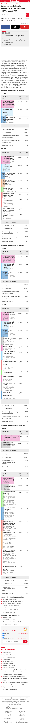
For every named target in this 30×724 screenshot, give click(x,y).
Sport (5, 636)
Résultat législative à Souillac (10, 606)
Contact (6, 699)
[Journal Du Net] (8, 715)
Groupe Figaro (19, 702)
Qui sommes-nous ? (6, 698)
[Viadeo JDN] (22, 719)
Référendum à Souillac (8, 612)
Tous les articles (12, 699)
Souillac (18, 39)
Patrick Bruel (6, 659)
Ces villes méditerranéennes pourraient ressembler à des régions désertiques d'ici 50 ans (15, 678)
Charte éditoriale (20, 698)
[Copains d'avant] (8, 719)
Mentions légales (11, 702)
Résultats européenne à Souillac (11, 608)
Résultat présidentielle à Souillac (11, 603)
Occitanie (22, 4)
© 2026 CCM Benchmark (15, 704)
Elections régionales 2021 (11, 4)
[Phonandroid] (22, 722)
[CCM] (22, 712)
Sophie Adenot (7, 653)
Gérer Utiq (26, 701)
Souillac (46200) (6, 617)
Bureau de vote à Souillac (9, 599)
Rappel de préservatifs (9, 655)
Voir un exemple (23, 633)
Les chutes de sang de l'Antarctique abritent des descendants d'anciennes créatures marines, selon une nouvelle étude (15, 672)
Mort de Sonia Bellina (9, 657)
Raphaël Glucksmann (9, 665)
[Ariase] (8, 722)
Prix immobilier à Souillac (9, 624)
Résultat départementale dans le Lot (12, 601)
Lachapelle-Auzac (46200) (15, 18)
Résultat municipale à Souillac (10, 610)
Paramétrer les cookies (17, 701)
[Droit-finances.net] (22, 715)
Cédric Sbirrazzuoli (8, 661)
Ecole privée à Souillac (8, 620)
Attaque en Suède (8, 663)
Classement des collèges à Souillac (12, 622)
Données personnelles (7, 701)
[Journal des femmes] (8, 712)
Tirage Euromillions (8, 668)
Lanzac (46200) (11, 20)
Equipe (13, 698)
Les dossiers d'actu (9, 638)
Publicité (26, 698)
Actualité (6, 633)
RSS (18, 699)
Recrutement (23, 699)
